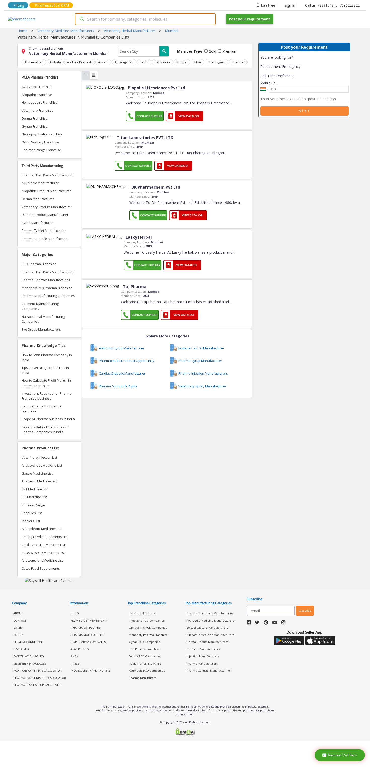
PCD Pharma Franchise (39, 264)
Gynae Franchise (35, 126)
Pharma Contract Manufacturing (46, 280)
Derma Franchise (35, 118)
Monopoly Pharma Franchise (148, 635)
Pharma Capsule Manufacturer (45, 238)
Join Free (268, 5)
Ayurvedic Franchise (37, 86)
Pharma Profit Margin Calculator (39, 678)
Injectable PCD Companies (146, 620)
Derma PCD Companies (144, 656)
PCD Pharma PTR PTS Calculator (37, 670)
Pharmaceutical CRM (52, 5)
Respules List (32, 513)
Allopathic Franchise (37, 94)
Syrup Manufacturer (37, 222)
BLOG (75, 613)
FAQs (74, 656)
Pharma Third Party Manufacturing (48, 175)
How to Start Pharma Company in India (47, 357)
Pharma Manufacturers (202, 663)
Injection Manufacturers (203, 656)
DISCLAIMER (21, 649)
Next (304, 110)
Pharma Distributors (142, 678)
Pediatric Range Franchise (41, 150)
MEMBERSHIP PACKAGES (29, 663)
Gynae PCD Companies (144, 642)
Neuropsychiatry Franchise (42, 134)
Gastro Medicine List (37, 473)
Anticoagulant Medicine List (42, 560)
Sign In (289, 5)
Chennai (237, 62)
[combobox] (145, 19)
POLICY (18, 635)
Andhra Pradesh (79, 62)
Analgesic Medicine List (39, 481)
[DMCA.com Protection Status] (185, 732)
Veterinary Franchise (37, 110)
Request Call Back (342, 755)
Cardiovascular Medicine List (43, 544)
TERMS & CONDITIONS (28, 642)
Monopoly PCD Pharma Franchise (47, 288)
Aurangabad (124, 62)
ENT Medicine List (35, 489)
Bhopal (181, 62)
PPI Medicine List (34, 497)
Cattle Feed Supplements (41, 568)
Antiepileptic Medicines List (42, 528)
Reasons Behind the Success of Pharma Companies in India (46, 429)
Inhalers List (31, 521)
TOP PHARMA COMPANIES (88, 642)
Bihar (197, 62)
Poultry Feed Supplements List (45, 536)
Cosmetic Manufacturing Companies (40, 306)
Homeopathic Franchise (40, 102)
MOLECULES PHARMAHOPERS (90, 670)
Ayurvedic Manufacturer (40, 183)
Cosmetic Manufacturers (203, 649)
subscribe (304, 610)
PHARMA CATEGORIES (85, 627)
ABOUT (18, 613)
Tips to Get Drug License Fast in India (45, 370)
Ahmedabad (33, 62)
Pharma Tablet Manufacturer (44, 230)
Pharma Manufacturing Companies (48, 295)
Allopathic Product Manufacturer (46, 191)
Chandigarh (216, 62)
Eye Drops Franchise (142, 613)
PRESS (75, 663)
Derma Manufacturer (38, 199)
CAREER (18, 627)
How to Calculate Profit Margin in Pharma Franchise (46, 383)
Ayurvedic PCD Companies (147, 670)
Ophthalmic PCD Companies (148, 627)
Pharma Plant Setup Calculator (37, 685)
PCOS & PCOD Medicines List (43, 552)
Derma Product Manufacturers (207, 642)
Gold (212, 51)
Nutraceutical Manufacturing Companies (43, 319)
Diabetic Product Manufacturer (45, 214)
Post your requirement (249, 19)
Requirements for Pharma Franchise (41, 408)
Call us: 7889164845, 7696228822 (332, 5)
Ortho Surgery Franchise (40, 142)
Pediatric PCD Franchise (145, 663)
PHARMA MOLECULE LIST (87, 635)
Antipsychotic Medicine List (42, 465)
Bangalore (162, 62)
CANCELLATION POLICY (28, 656)
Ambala (55, 62)
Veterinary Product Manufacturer (47, 207)
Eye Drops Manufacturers (41, 329)
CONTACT (19, 620)
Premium (229, 51)
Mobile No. (268, 83)
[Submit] (81, 19)
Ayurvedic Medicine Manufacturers (210, 620)
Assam (103, 62)
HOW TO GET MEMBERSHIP (89, 620)
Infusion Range (33, 505)
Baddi (144, 62)
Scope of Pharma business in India (48, 419)
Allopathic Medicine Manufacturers (210, 635)
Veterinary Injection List (39, 457)
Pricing (18, 5)
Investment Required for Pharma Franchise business (47, 396)
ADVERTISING (80, 649)
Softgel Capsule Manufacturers (207, 627)
